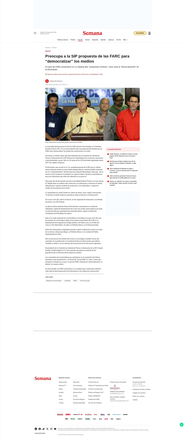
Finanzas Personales (79, 389)
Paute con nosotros (138, 396)
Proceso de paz (85, 280)
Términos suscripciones (95, 389)
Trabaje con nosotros (139, 393)
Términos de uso (93, 382)
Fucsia (61, 399)
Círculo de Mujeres (79, 399)
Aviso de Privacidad (42, 433)
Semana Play (63, 382)
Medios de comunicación (53, 280)
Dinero (61, 389)
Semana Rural (77, 392)
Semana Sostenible (79, 403)
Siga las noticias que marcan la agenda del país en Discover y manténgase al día (75, 74)
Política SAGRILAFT (94, 396)
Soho (60, 396)
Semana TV (62, 385)
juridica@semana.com (117, 393)
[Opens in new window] (40, 429)
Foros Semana (77, 385)
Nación (54, 47)
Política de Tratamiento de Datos (98, 385)
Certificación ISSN (93, 399)
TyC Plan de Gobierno (95, 403)
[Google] (36, 429)
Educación (76, 382)
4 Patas (61, 403)
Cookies (135, 399)
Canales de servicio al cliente (141, 389)
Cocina (75, 396)
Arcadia (61, 392)
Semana (47, 47)
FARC (75, 280)
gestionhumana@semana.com (119, 401)
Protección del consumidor (118, 382)
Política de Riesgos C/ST (95, 392)
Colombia (67, 280)
